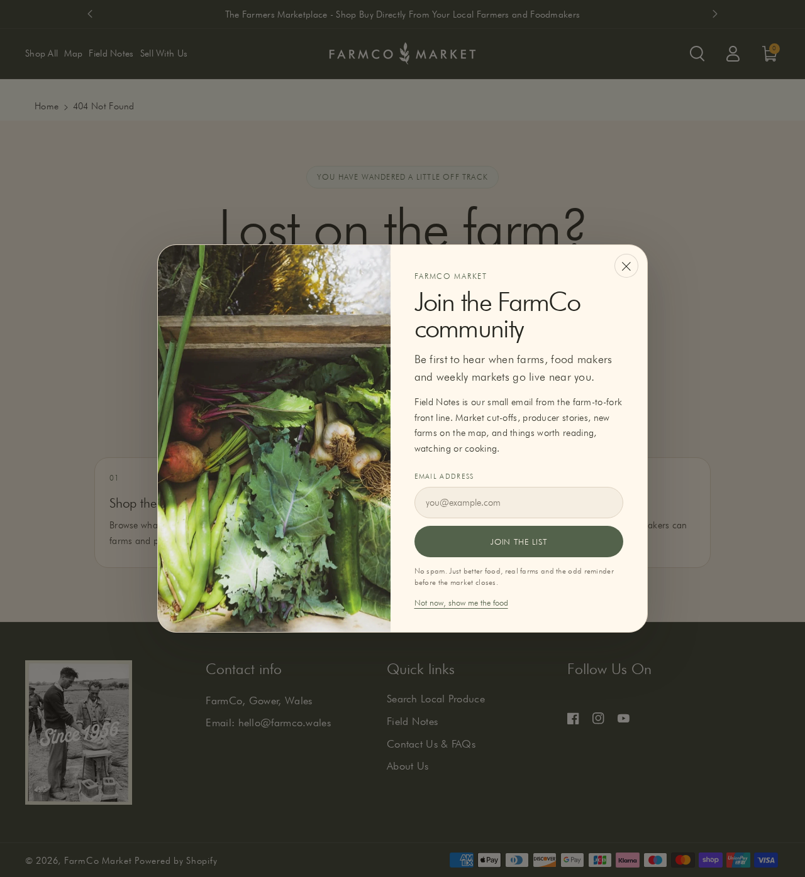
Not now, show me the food (461, 602)
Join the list (519, 542)
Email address (444, 476)
